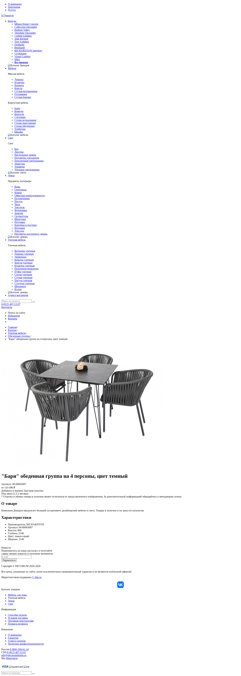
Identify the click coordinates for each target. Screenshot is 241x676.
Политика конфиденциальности (26, 643)
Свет (10, 137)
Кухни (18, 289)
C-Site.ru (36, 577)
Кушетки (19, 82)
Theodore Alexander (25, 32)
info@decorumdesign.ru (13, 655)
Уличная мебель (17, 239)
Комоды (18, 111)
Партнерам (14, 7)
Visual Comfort (22, 56)
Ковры (18, 192)
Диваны (18, 79)
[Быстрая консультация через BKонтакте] (120, 584)
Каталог (12, 330)
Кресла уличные (23, 262)
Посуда (18, 201)
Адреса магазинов (18, 295)
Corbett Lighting (23, 35)
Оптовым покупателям (21, 620)
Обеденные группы (19, 336)
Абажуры (19, 163)
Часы (17, 204)
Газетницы (20, 189)
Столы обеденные (24, 126)
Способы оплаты (17, 615)
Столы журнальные (25, 120)
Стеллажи (20, 117)
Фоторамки (20, 210)
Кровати (19, 85)
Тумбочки (20, 129)
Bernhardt (19, 47)
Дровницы (20, 256)
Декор (11, 175)
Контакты (6, 307)
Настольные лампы (25, 154)
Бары (17, 108)
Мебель (12, 68)
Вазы (17, 186)
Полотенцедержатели (26, 268)
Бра (16, 149)
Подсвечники (22, 198)
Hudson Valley (22, 30)
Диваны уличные (24, 253)
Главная (12, 327)
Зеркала (18, 213)
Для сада (19, 231)
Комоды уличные (24, 259)
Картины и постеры (25, 225)
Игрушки (19, 228)
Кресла (18, 88)
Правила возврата (18, 623)
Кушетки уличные (24, 265)
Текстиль (19, 207)
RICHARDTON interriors (28, 50)
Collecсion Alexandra (25, 27)
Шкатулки (20, 219)
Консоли (19, 114)
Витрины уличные (24, 251)
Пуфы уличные (22, 271)
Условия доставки (18, 617)
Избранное (14, 315)
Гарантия (13, 637)
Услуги (12, 10)
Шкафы (18, 132)
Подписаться (9, 560)
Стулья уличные (23, 277)
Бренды (12, 21)
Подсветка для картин (26, 157)
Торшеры (19, 166)
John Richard (21, 38)
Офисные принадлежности (29, 195)
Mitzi (17, 59)
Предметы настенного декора (30, 233)
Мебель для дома (17, 595)
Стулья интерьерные (25, 91)
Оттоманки (20, 94)
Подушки (19, 222)
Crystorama (20, 53)
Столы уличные (23, 274)
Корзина (12, 318)
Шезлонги (20, 286)
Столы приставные (25, 123)
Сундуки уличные (24, 283)
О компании (15, 4)
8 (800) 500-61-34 (19, 649)
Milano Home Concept (26, 24)
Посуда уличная (23, 280)
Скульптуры (21, 216)
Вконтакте (12, 658)
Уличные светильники (27, 169)
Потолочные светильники (29, 160)
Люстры (19, 152)
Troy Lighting (21, 41)
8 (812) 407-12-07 (10, 304)
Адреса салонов (17, 640)
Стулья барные (22, 97)
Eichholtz (19, 44)
